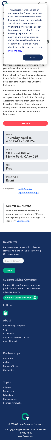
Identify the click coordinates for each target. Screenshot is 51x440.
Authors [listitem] (6, 362)
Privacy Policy (25, 432)
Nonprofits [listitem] (8, 358)
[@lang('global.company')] (5, 3)
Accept (33, 57)
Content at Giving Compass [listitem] (16, 337)
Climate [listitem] (7, 387)
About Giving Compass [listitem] (14, 325)
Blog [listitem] (5, 329)
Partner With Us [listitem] (10, 366)
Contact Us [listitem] (8, 370)
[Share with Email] (47, 42)
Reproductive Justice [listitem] (12, 402)
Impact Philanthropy (28, 192)
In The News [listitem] (9, 333)
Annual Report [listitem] (10, 341)
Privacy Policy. (15, 50)
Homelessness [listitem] (9, 398)
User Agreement (25, 435)
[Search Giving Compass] (39, 4)
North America (25, 188)
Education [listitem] (8, 395)
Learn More (23, 220)
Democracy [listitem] (8, 391)
